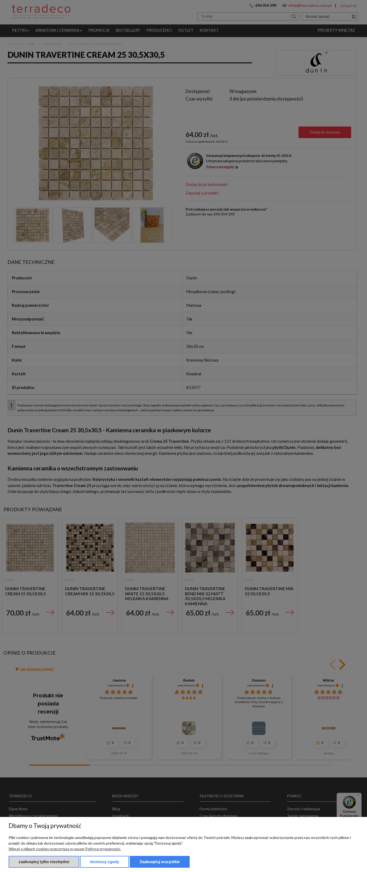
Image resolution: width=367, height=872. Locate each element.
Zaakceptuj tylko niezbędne (44, 861)
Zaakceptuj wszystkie (160, 861)
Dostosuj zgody (104, 861)
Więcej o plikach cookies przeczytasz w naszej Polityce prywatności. (65, 848)
